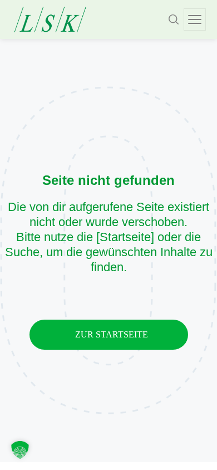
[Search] (173, 19)
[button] (20, 450)
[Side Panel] (195, 19)
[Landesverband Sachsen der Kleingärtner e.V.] (50, 19)
